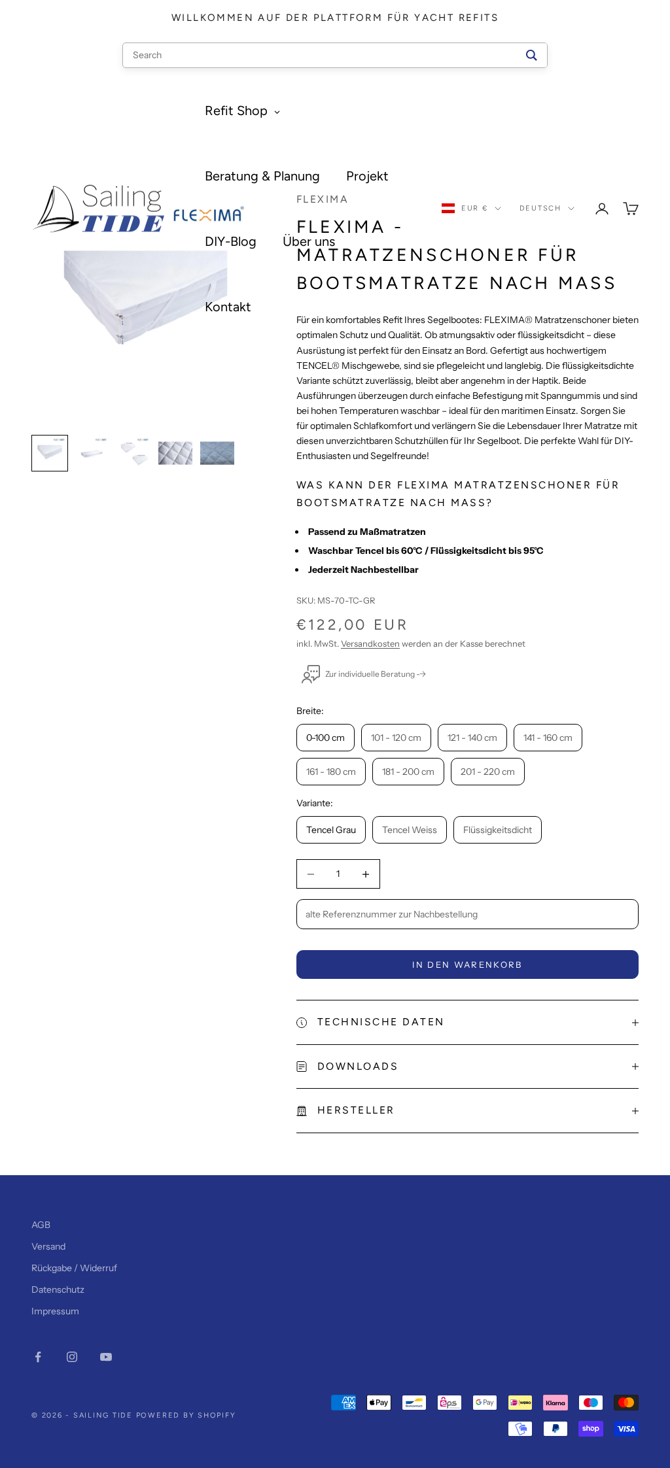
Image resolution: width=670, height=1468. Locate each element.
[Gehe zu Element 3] (133, 453)
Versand (48, 1246)
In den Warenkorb (467, 964)
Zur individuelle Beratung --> (375, 674)
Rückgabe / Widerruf (74, 1268)
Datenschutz (57, 1289)
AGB (40, 1225)
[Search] (531, 55)
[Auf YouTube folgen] (106, 1356)
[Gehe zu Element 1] (49, 453)
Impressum (55, 1311)
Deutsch (540, 208)
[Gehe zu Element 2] (91, 453)
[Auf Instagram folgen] (72, 1356)
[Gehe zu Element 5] (217, 453)
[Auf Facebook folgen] (37, 1356)
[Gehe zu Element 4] (175, 453)
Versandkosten (370, 643)
